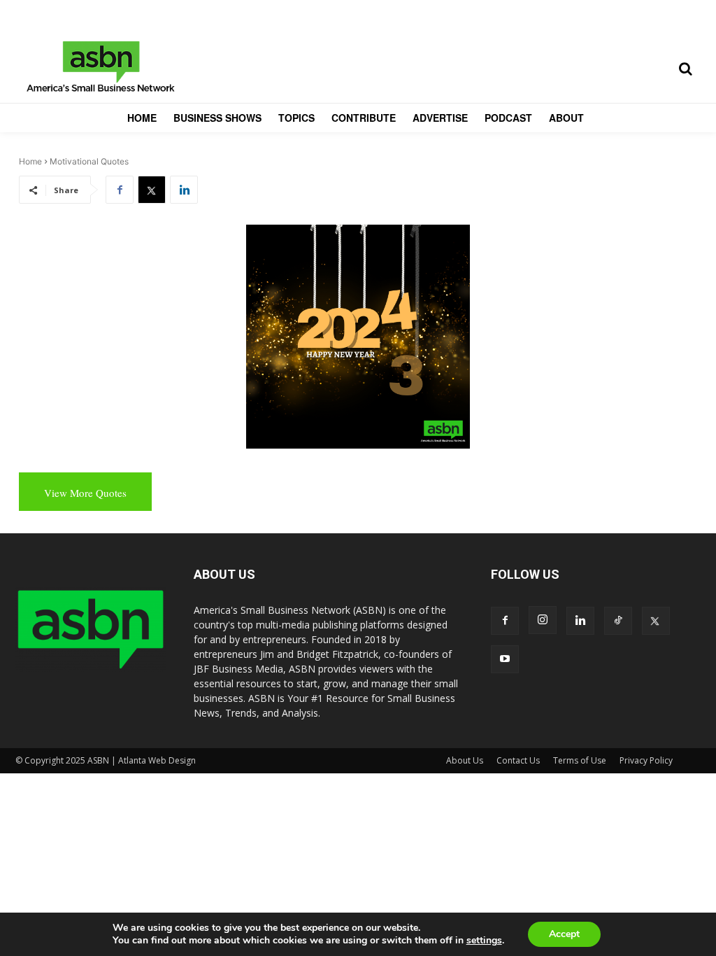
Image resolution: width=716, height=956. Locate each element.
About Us (464, 760)
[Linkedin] (184, 190)
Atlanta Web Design (157, 760)
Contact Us (518, 760)
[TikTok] (618, 621)
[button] (685, 68)
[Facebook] (120, 190)
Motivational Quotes (89, 161)
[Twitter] (152, 190)
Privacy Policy (646, 760)
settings (484, 940)
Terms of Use (579, 760)
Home (30, 161)
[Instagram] (543, 620)
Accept (564, 934)
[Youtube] (505, 659)
